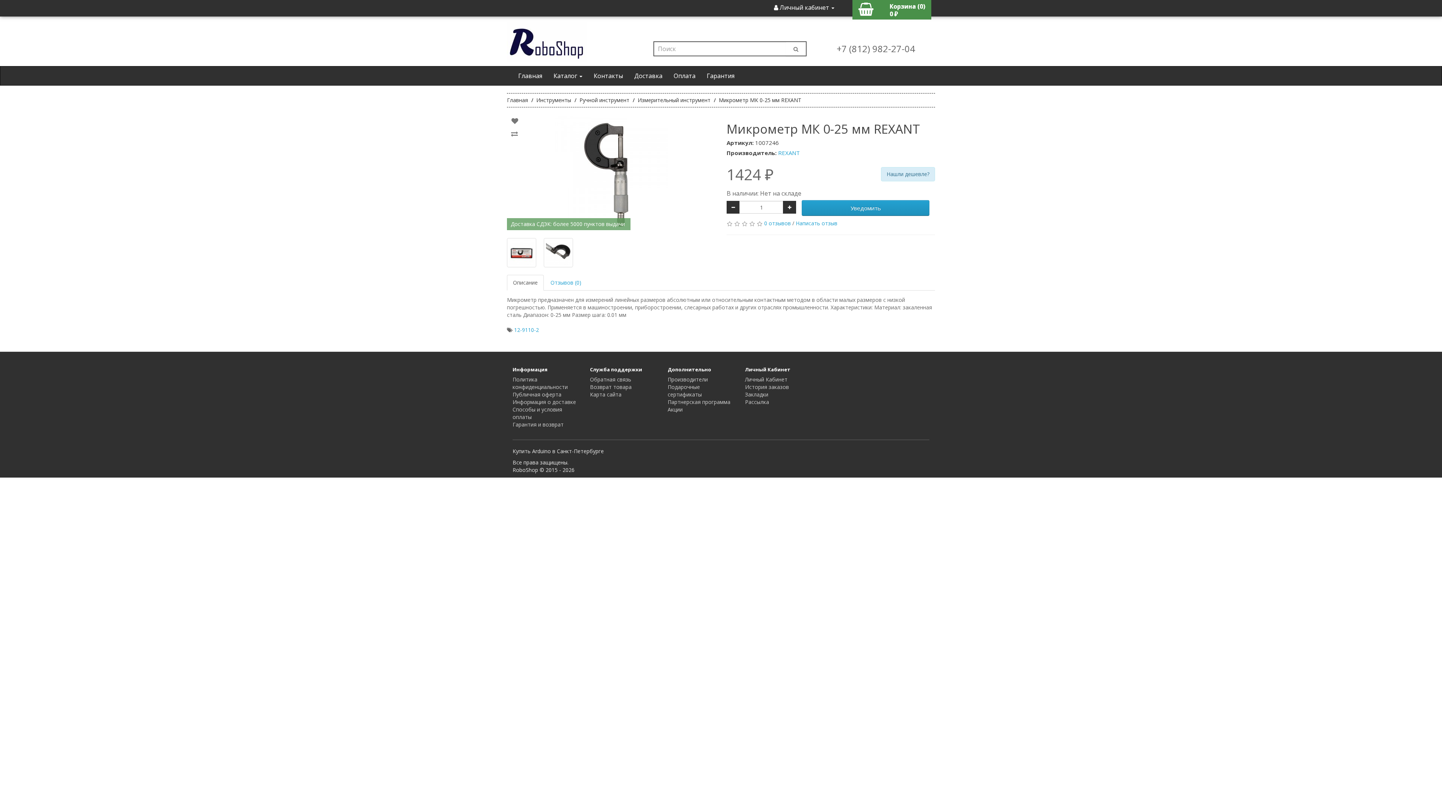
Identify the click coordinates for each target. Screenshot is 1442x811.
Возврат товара (611, 386)
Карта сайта (605, 394)
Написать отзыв (816, 223)
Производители (688, 379)
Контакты (608, 76)
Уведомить (866, 208)
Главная (530, 76)
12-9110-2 (526, 329)
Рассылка (757, 402)
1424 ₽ (750, 174)
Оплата (684, 76)
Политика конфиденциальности (540, 383)
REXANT (789, 153)
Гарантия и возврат (538, 424)
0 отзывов (777, 223)
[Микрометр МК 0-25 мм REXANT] (611, 173)
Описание (525, 282)
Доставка (648, 76)
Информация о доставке (544, 402)
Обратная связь (610, 379)
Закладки (756, 394)
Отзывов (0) (566, 282)
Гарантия (721, 76)
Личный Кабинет (766, 379)
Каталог (566, 76)
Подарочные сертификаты (685, 390)
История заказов (767, 386)
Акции (675, 409)
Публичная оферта (537, 394)
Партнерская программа (699, 402)
